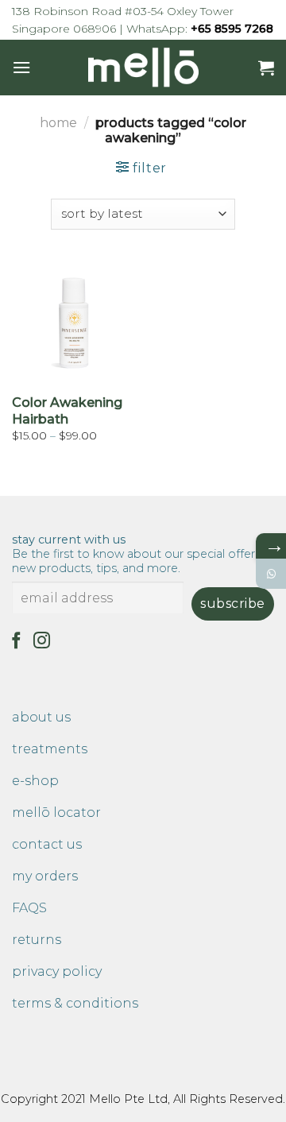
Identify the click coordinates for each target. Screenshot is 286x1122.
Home (58, 122)
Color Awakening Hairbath (67, 411)
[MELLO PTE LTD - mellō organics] (143, 67)
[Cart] (266, 67)
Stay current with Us (137, 553)
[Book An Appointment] (271, 574)
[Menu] (21, 67)
